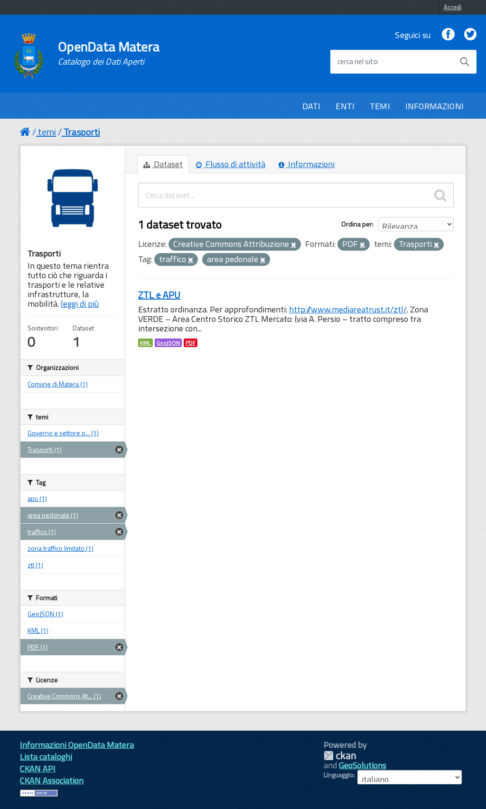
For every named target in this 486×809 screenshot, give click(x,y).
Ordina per (356, 224)
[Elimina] (293, 245)
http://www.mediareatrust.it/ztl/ (348, 309)
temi (47, 131)
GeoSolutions (362, 765)
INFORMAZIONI (434, 106)
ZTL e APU (159, 294)
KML (145, 343)
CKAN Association (52, 780)
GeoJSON (168, 343)
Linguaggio (339, 775)
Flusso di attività (234, 164)
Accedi (452, 7)
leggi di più (80, 303)
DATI (311, 106)
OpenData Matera (108, 53)
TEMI (380, 106)
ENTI (345, 106)
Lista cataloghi (46, 756)
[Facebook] (448, 34)
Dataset (167, 164)
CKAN (340, 756)
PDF (191, 343)
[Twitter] (470, 34)
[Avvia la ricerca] (465, 62)
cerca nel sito (357, 61)
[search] (440, 195)
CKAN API (38, 768)
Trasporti (82, 131)
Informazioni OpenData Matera (77, 744)
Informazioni (310, 164)
